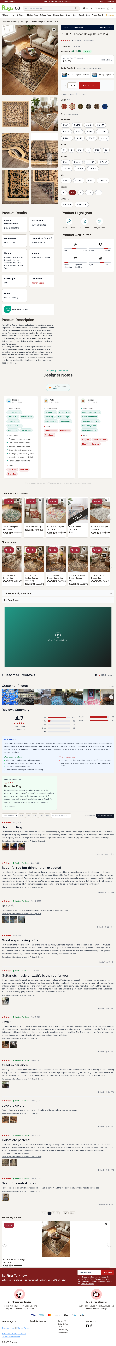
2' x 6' (65, 162)
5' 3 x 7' (100, 125)
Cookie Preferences (11, 1337)
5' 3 (79, 150)
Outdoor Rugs (45, 15)
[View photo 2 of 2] (13, 1044)
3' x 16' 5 (79, 169)
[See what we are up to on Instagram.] (92, 1325)
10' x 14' (104, 138)
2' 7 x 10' (90, 162)
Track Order (110, 1)
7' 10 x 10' (102, 132)
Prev (44, 1213)
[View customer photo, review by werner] (10, 697)
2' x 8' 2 (77, 162)
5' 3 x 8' (66, 132)
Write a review (88, 40)
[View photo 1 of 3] (5, 846)
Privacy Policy (89, 1279)
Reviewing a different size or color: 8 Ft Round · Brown (22, 957)
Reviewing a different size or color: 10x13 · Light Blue (21, 914)
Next (72, 1213)
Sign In (89, 8)
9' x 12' (79, 138)
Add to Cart (89, 85)
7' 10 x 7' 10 (81, 204)
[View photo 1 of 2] (5, 1044)
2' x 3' (65, 125)
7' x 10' (89, 132)
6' (88, 150)
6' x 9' (78, 132)
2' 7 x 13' (66, 169)
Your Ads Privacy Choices (14, 1333)
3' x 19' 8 (93, 169)
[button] (54, 29)
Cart (112, 8)
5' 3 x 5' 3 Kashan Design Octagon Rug (77, 578)
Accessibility (63, 1333)
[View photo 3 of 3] (21, 846)
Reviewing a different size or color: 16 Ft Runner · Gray (22, 1191)
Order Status (63, 1324)
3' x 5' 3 (77, 125)
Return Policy (63, 1330)
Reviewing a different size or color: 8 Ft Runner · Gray (22, 1157)
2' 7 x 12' (103, 162)
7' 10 (97, 150)
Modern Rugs (32, 15)
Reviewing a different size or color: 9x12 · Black (19, 1038)
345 (65, 1213)
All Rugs (5, 15)
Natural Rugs (58, 15)
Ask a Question (68, 94)
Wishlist (101, 8)
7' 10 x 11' (67, 138)
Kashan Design (36, 22)
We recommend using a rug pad (89, 68)
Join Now (107, 1272)
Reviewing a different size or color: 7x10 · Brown (20, 1113)
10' (106, 150)
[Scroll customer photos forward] (111, 697)
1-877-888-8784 (10, 1)
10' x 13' (91, 138)
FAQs (60, 1327)
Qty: (64, 85)
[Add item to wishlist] (18, 500)
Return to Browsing (10, 22)
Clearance (110, 15)
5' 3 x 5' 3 (67, 204)
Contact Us (62, 1321)
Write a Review (106, 816)
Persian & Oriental (18, 15)
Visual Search (97, 15)
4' (71, 150)
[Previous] (4, 517)
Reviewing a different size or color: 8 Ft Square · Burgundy (26, 802)
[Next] (109, 517)
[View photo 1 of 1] (5, 1001)
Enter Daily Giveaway (38, 1321)
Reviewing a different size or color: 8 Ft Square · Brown (22, 887)
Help (101, 1)
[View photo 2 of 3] (13, 846)
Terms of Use (8, 1328)
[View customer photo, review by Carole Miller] (26, 697)
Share (83, 94)
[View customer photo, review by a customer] (42, 697)
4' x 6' (88, 125)
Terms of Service (87, 1284)
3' (64, 150)
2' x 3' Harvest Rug (33, 527)
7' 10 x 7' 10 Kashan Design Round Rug (31, 578)
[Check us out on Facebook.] (87, 1325)
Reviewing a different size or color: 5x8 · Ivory (19, 995)
